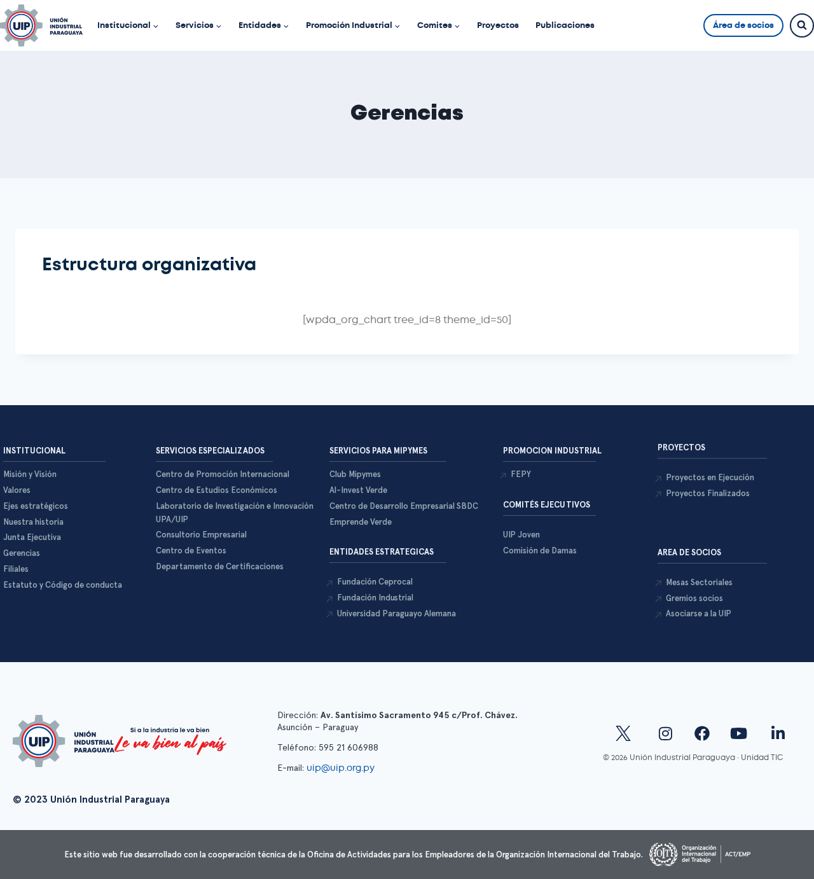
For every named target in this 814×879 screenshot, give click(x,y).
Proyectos (498, 25)
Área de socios (743, 25)
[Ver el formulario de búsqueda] (802, 25)
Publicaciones (565, 25)
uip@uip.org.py (342, 767)
